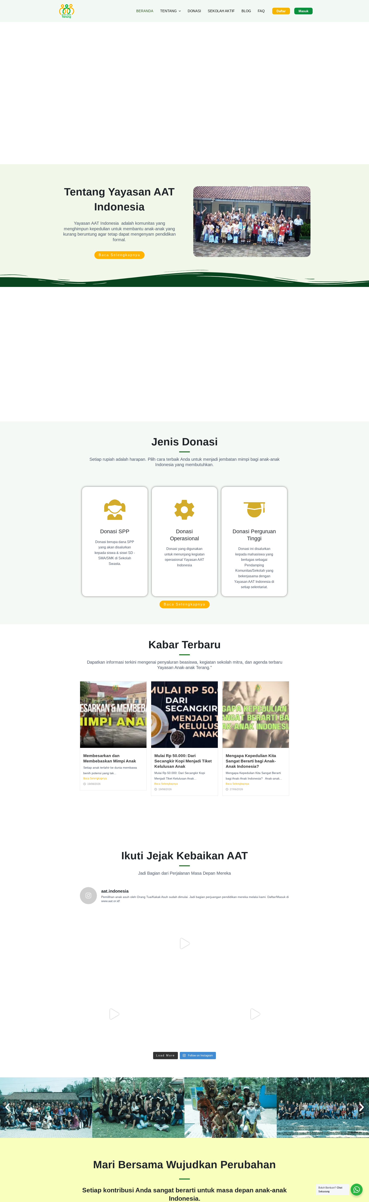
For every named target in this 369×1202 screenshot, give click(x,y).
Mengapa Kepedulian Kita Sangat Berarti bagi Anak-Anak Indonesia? (251, 761)
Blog (246, 11)
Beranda (144, 11)
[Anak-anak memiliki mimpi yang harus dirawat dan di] (184, 943)
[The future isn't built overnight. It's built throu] (184, 1014)
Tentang (168, 11)
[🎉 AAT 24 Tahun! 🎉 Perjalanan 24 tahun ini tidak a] (114, 943)
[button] (179, 11)
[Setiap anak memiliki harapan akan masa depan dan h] (255, 1014)
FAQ (261, 11)
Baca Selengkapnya (95, 778)
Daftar (281, 11)
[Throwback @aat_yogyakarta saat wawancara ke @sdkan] (114, 1014)
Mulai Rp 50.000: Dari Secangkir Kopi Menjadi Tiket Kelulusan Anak (183, 761)
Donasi (194, 11)
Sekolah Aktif (221, 11)
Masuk (303, 11)
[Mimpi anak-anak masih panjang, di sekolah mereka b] (255, 943)
